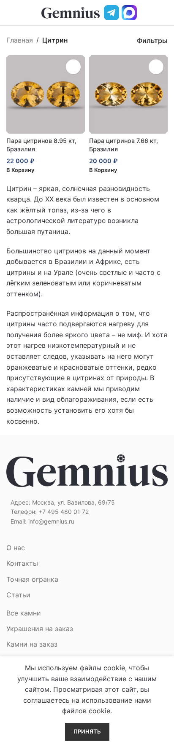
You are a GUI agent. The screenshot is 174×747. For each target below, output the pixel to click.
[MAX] (129, 12)
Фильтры (152, 40)
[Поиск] (150, 12)
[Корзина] (164, 12)
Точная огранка (32, 579)
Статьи (18, 595)
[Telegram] (111, 12)
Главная (19, 40)
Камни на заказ (31, 644)
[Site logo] (70, 12)
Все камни (23, 613)
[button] (20, 170)
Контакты (22, 563)
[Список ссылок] (87, 511)
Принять (87, 731)
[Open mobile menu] (9, 12)
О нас (15, 547)
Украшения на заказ (39, 628)
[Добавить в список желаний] (73, 66)
